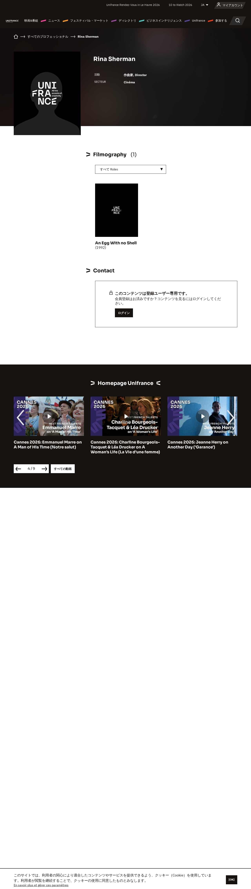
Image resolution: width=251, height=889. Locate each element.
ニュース (54, 20)
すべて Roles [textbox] (109, 169)
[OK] (232, 879)
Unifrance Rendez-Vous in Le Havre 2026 (133, 5)
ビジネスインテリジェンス (164, 20)
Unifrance (198, 20)
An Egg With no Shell (116, 243)
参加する (221, 20)
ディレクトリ (127, 20)
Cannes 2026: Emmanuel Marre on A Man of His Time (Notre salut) (48, 445)
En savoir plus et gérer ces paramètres (41, 885)
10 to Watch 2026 (180, 5)
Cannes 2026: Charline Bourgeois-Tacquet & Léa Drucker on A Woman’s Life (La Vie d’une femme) (125, 447)
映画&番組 (31, 20)
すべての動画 (63, 469)
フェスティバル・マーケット (89, 20)
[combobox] (130, 169)
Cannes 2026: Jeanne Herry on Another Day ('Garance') (197, 445)
